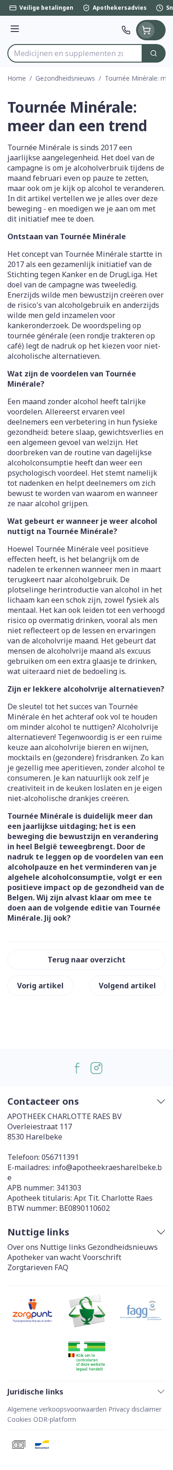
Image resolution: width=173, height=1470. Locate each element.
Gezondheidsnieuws (65, 78)
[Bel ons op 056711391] (126, 30)
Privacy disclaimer (134, 1409)
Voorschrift (102, 1257)
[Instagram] (96, 1068)
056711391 (60, 1157)
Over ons (22, 1247)
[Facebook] (77, 1068)
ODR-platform (54, 1419)
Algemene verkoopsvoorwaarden (57, 1409)
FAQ (61, 1267)
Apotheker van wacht (44, 1257)
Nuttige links (63, 1247)
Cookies (19, 1419)
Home (16, 78)
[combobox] (75, 53)
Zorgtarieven (30, 1267)
